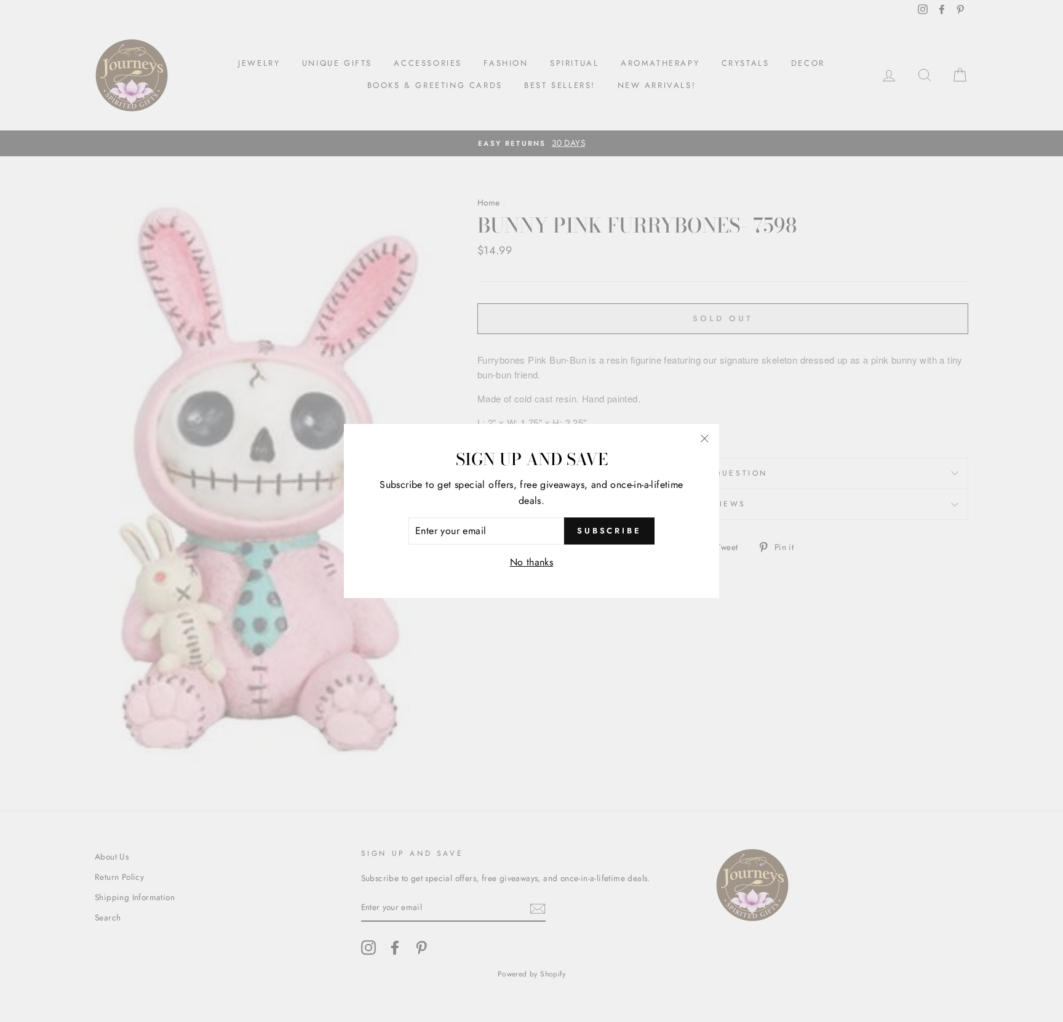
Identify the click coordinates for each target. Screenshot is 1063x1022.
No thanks (532, 562)
